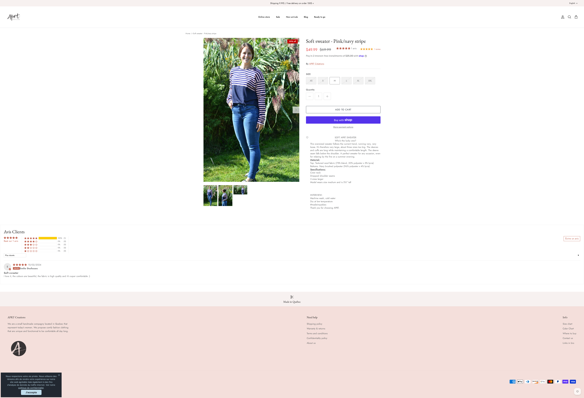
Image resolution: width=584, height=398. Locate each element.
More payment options (343, 127)
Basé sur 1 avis (11, 241)
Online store (264, 16)
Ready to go (319, 16)
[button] (343, 48)
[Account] (562, 17)
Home (188, 33)
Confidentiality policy (317, 338)
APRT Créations (316, 63)
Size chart (567, 324)
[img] (20, 264)
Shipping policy (314, 324)
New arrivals (292, 16)
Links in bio (568, 343)
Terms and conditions (317, 333)
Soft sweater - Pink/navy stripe (204, 33)
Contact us (568, 338)
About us (311, 343)
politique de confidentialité (31, 388)
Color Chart (568, 328)
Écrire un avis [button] (572, 238)
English (572, 3)
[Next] (296, 110)
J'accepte (31, 392)
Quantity (310, 89)
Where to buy (569, 333)
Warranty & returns (316, 328)
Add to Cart (343, 109)
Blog (306, 16)
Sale (278, 16)
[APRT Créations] (13, 17)
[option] (251, 110)
